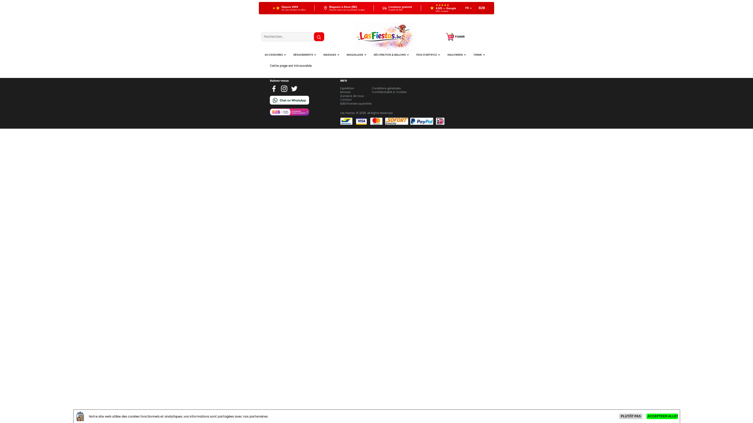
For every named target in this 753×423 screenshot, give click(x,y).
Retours (345, 92)
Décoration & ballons (390, 55)
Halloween (455, 55)
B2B (482, 8)
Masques (330, 55)
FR (467, 8)
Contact (346, 100)
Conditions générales (386, 88)
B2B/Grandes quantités (356, 104)
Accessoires (274, 55)
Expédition (347, 88)
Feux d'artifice (426, 55)
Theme (477, 55)
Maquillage (355, 55)
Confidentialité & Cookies (389, 92)
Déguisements (303, 55)
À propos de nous (352, 96)
